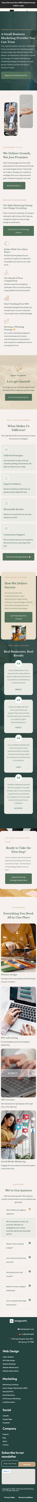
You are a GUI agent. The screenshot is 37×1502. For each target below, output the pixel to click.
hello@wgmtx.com (27, 1329)
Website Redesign (9, 1364)
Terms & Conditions (25, 1497)
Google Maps (7, 1419)
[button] (18, 1212)
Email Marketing (9, 1395)
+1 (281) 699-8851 (27, 1334)
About (5, 1441)
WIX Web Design (9, 1360)
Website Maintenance (11, 1367)
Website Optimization (11, 1371)
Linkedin (6, 1416)
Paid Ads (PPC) (8, 1392)
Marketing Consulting (10, 1385)
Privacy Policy (9, 1497)
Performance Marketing (11, 1399)
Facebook (6, 1423)
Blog (4, 1438)
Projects (6, 1434)
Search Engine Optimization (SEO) (15, 1388)
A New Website (8, 1357)
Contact (6, 1445)
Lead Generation (9, 1402)
